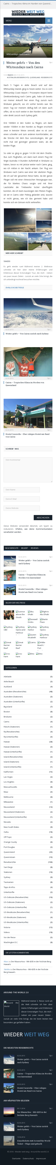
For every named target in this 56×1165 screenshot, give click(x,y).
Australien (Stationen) (13, 696)
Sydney (7, 877)
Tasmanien (8, 882)
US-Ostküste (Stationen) (14, 902)
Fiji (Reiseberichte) (11, 731)
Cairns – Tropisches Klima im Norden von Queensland (29, 3)
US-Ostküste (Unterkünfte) (15, 907)
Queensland (35, 77)
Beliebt (24, 548)
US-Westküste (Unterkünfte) (16, 922)
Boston (7, 711)
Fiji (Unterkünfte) (11, 736)
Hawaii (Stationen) (12, 746)
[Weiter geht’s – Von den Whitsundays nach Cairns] (28, 41)
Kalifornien (8, 771)
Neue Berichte (11, 548)
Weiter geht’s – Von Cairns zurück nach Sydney (27, 333)
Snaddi (10, 75)
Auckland (8, 686)
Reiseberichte (46, 77)
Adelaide (7, 676)
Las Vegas (8, 777)
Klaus (6, 961)
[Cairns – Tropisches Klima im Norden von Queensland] (28, 363)
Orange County (10, 842)
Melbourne (8, 797)
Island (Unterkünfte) (12, 767)
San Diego (8, 867)
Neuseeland (9, 807)
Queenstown (9, 857)
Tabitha (7, 969)
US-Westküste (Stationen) (15, 917)
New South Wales (11, 827)
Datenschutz (28, 1158)
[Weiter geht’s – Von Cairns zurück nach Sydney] (28, 314)
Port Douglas (9, 847)
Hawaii (7, 741)
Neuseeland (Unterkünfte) (15, 817)
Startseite (16, 1158)
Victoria (7, 927)
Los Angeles (9, 781)
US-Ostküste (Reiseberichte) (16, 897)
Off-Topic (8, 837)
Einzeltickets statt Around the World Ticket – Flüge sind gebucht (33, 1142)
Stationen (8, 872)
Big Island (8, 706)
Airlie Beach (9, 681)
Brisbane (8, 716)
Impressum (41, 1158)
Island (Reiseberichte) (13, 756)
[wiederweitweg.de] (28, 12)
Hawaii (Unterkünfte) (13, 751)
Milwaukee (8, 802)
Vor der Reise (10, 937)
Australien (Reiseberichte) (18, 77)
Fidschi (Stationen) (12, 726)
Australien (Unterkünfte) (14, 701)
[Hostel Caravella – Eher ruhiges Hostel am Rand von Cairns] (28, 415)
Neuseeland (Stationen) (14, 812)
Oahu (6, 832)
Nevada (7, 822)
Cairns (6, 721)
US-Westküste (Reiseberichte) (17, 912)
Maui (6, 792)
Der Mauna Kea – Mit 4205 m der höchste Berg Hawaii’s (32, 1113)
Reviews (34, 548)
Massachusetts (10, 787)
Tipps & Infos (9, 887)
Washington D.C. (11, 942)
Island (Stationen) (11, 761)
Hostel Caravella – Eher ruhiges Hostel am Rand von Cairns (33, 590)
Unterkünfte (9, 892)
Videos (7, 932)
